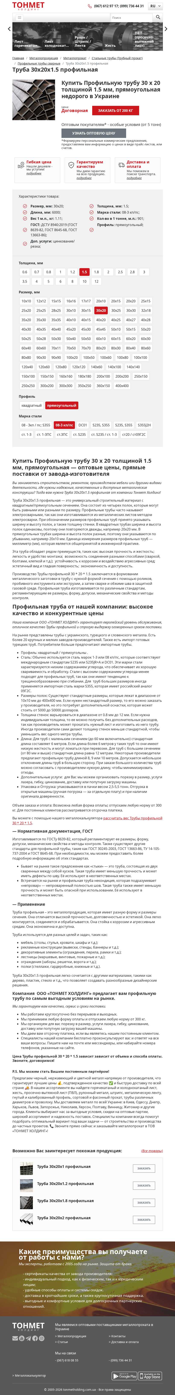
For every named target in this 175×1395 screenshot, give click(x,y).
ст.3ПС (62, 434)
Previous (9, 29)
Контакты (118, 1336)
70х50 (71, 348)
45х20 (71, 329)
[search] (158, 17)
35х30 (41, 320)
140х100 (114, 367)
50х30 (56, 338)
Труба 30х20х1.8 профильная (65, 1200)
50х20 (145, 329)
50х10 (116, 329)
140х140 (133, 367)
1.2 (72, 272)
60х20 (131, 338)
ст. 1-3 (26, 434)
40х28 (145, 320)
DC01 (83, 425)
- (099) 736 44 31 (120, 1360)
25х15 (145, 301)
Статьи (63, 1342)
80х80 (26, 357)
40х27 (131, 320)
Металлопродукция (72, 1336)
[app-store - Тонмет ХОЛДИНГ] (150, 1376)
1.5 (84, 272)
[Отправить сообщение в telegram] (29, 1338)
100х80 (122, 357)
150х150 (47, 376)
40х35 (41, 329)
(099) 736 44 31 (132, 6)
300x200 (47, 385)
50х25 (26, 338)
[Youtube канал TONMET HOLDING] (22, 1338)
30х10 (71, 310)
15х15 (56, 301)
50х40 (71, 338)
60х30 (145, 338)
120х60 (44, 367)
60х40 (26, 348)
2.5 (120, 272)
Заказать (144, 1168)
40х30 (26, 329)
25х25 (41, 310)
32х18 (146, 310)
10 (84, 281)
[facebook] (35, 1338)
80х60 (145, 348)
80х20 (101, 348)
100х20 (72, 357)
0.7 (36, 272)
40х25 (116, 320)
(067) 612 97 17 (106, 6)
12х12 (41, 301)
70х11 (56, 348)
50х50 (86, 338)
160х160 (65, 376)
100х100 (140, 357)
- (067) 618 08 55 (66, 1360)
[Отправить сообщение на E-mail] (15, 1338)
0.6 (24, 272)
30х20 (101, 310)
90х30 (41, 357)
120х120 (78, 367)
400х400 (122, 385)
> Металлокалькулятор (29, 1375)
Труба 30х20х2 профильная (64, 1217)
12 (96, 281)
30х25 (116, 310)
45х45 (101, 329)
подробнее (33, 173)
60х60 (41, 348)
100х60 (105, 357)
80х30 (116, 348)
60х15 (116, 338)
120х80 (61, 367)
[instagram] (41, 1338)
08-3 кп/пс (64, 425)
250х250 (28, 385)
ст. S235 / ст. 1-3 (104, 434)
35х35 (56, 320)
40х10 (71, 320)
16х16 (71, 301)
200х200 (122, 376)
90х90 (56, 357)
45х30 (86, 329)
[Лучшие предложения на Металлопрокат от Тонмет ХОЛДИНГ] (28, 6)
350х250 (84, 385)
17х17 (86, 301)
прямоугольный (61, 405)
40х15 (86, 320)
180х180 (84, 376)
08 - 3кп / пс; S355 (36, 425)
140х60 (96, 367)
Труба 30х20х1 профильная (64, 1166)
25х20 (26, 310)
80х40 (131, 348)
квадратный (32, 405)
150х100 (28, 376)
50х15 (131, 329)
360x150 (103, 385)
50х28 (41, 338)
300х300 (65, 385)
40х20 (101, 320)
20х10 (101, 301)
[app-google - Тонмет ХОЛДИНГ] (124, 1376)
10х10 (26, 301)
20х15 (116, 301)
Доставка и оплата (125, 1342)
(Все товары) (152, 1150)
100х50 (89, 357)
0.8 (48, 272)
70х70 (86, 348)
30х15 (86, 310)
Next (166, 29)
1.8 (96, 272)
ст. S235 (79, 434)
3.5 (24, 281)
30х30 (131, 310)
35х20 (26, 320)
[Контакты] (90, 6)
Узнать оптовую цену (93, 133)
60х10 (101, 338)
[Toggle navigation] (19, 17)
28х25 (56, 310)
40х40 (56, 329)
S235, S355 (101, 425)
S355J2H (144, 425)
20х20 (131, 301)
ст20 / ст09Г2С (134, 434)
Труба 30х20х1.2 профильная (65, 1183)
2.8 (132, 272)
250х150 (140, 376)
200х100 (103, 376)
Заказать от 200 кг (115, 110)
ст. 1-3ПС (44, 434)
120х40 (27, 367)
